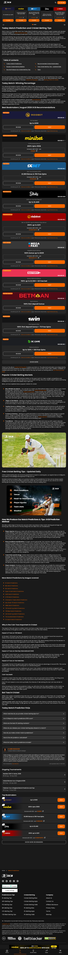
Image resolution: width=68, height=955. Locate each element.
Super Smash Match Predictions (14, 591)
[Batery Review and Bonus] (34, 273)
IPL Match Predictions (11, 583)
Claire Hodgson (14, 749)
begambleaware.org (52, 131)
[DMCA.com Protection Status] (50, 938)
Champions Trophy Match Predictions (16, 600)
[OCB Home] (7, 2)
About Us (49, 898)
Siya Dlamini (15, 763)
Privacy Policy (50, 908)
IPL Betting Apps (29, 911)
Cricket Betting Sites (30, 898)
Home (3, 870)
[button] (34, 714)
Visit (49, 127)
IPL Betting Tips (7, 898)
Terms (48, 911)
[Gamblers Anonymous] (20, 939)
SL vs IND (62, 2)
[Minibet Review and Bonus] (34, 138)
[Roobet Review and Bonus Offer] (34, 115)
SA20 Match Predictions (12, 594)
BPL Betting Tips (7, 908)
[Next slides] (64, 24)
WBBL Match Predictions (12, 605)
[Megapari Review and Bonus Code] (34, 245)
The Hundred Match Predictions (14, 617)
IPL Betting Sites (29, 908)
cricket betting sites (20, 367)
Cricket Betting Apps (31, 901)
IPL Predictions (36, 100)
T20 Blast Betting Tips (9, 914)
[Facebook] (14, 881)
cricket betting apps (32, 80)
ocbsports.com (6, 924)
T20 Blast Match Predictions (13, 611)
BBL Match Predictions (11, 586)
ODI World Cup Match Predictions (15, 614)
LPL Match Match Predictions (13, 619)
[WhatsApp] (3, 881)
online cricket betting (21, 33)
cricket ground (42, 417)
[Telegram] (10, 881)
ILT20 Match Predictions (12, 597)
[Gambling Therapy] (12, 938)
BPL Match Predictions (11, 588)
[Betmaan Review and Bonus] (34, 296)
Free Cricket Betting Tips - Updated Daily (49, 66)
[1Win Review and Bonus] (34, 318)
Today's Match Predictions (14, 64)
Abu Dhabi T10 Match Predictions (14, 602)
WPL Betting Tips (7, 901)
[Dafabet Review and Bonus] (34, 217)
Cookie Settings (9, 890)
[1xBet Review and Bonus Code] (34, 166)
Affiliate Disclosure (52, 905)
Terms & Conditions (26, 131)
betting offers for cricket (51, 80)
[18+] (4, 939)
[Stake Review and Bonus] (34, 194)
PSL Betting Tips (7, 905)
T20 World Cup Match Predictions (15, 608)
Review (18, 127)
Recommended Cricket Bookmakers (48, 64)
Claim (8, 20)
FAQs (39, 69)
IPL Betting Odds (29, 914)
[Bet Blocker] (33, 939)
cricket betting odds (40, 390)
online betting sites (28, 392)
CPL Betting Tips (7, 911)
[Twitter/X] (7, 881)
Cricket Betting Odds (31, 905)
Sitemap (48, 914)
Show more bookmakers (34, 842)
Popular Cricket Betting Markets (15, 66)
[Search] (55, 2)
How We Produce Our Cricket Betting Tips (18, 69)
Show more (34, 362)
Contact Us (49, 901)
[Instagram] (18, 881)
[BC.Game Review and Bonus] (34, 341)
